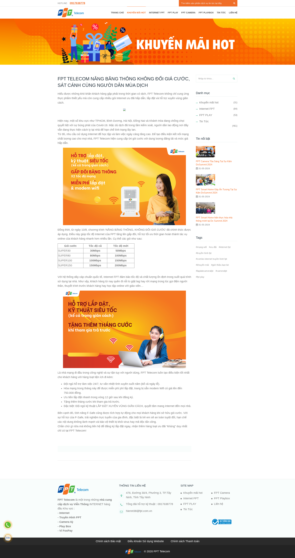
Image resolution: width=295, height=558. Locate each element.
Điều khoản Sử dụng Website (146, 541)
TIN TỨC (221, 12)
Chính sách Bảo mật (109, 541)
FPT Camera (188, 12)
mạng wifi (202, 247)
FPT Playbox (206, 12)
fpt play (200, 277)
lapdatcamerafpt (205, 271)
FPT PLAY (173, 12)
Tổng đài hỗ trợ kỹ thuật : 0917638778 (149, 504)
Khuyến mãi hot (136, 12)
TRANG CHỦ (117, 12)
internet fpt (225, 247)
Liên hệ (218, 503)
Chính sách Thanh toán (185, 541)
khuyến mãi (203, 265)
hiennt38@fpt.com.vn (139, 511)
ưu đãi (213, 247)
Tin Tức (204, 121)
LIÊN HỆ (233, 12)
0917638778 (77, 3)
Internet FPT (157, 12)
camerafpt (222, 271)
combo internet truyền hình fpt (212, 259)
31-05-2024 (204, 168)
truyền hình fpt (204, 253)
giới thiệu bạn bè (220, 265)
